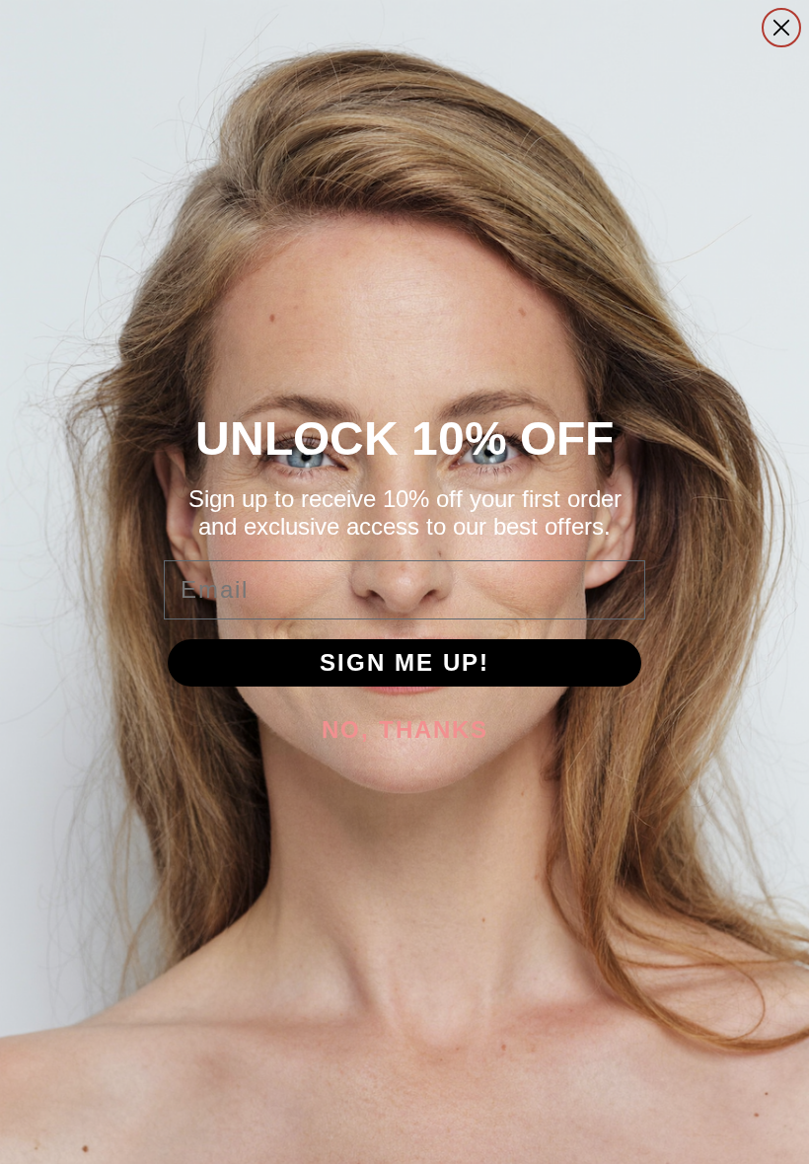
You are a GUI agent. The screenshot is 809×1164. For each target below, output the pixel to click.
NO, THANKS (405, 729)
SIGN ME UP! (404, 662)
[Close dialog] (781, 27)
